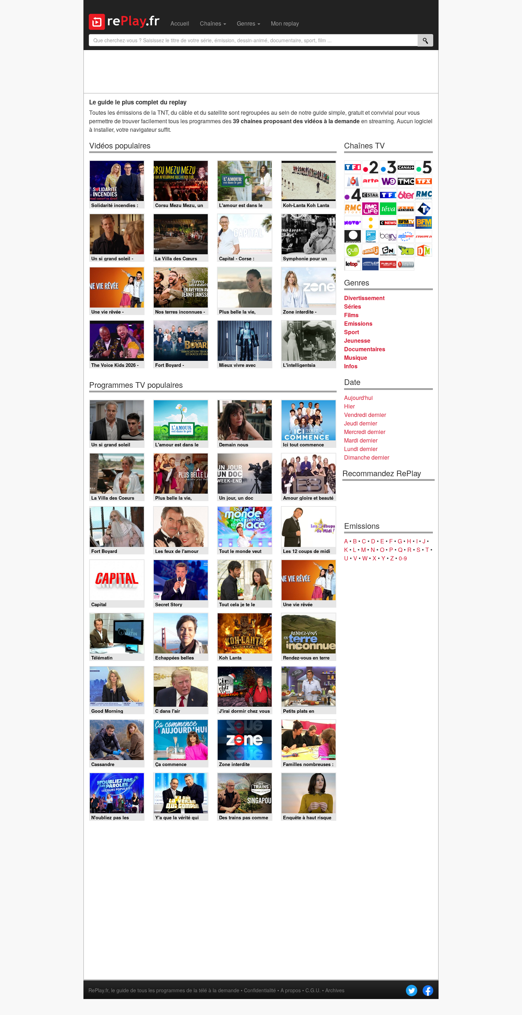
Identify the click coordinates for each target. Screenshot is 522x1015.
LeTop (352, 264)
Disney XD (405, 250)
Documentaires (364, 349)
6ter (405, 194)
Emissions (358, 323)
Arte (370, 181)
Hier (349, 406)
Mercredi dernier (364, 432)
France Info (370, 222)
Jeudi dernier (360, 423)
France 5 (423, 167)
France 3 (388, 167)
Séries (352, 306)
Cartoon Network (388, 250)
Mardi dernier (360, 440)
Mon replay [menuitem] (285, 23)
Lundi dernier (360, 449)
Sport (351, 332)
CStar (370, 194)
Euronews (352, 236)
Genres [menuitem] (247, 23)
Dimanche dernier (366, 457)
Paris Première (405, 208)
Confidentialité (260, 990)
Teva (388, 208)
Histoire (405, 264)
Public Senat (388, 264)
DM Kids (423, 250)
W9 (388, 181)
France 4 (352, 194)
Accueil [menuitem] (179, 23)
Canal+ (405, 167)
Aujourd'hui (358, 397)
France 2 (370, 167)
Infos (351, 366)
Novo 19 (352, 222)
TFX (423, 181)
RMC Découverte (423, 194)
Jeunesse (357, 340)
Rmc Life (370, 208)
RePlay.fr (98, 990)
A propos (291, 990)
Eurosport (405, 236)
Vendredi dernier (365, 415)
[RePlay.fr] (127, 21)
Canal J (370, 250)
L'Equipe (423, 236)
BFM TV (405, 222)
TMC (405, 181)
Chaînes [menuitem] (211, 23)
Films (351, 315)
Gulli (352, 250)
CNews (388, 222)
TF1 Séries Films (388, 194)
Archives (334, 990)
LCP (370, 264)
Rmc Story (352, 208)
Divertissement (364, 298)
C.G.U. (313, 990)
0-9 (403, 558)
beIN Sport (388, 236)
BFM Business (423, 222)
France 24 (370, 236)
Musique (355, 357)
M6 (352, 181)
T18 (423, 208)
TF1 (352, 167)
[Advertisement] (261, 71)
